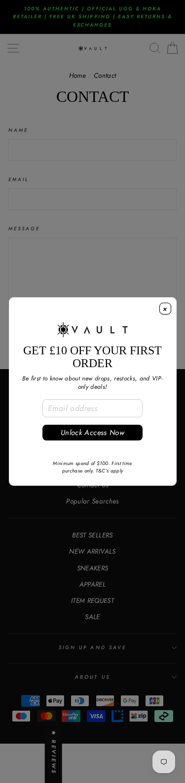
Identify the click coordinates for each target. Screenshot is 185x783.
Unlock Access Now (92, 432)
